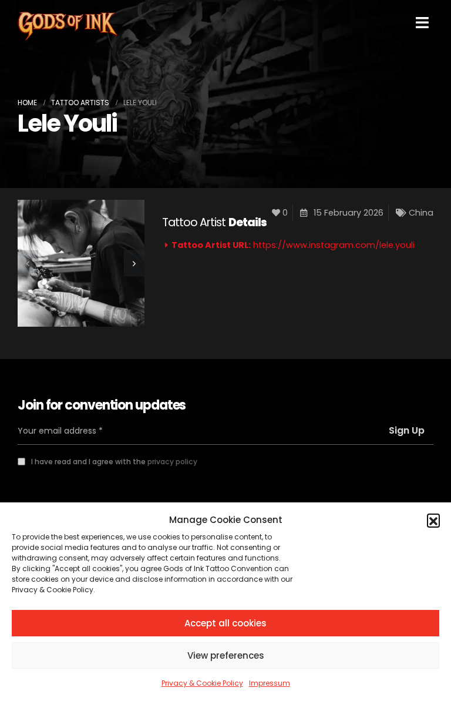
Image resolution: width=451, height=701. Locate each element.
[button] (433, 520)
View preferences (225, 655)
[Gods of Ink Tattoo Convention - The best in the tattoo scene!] (67, 26)
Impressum (269, 683)
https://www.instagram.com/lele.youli (334, 245)
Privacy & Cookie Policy (202, 683)
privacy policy (172, 462)
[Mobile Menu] (422, 23)
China (421, 213)
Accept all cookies (225, 623)
